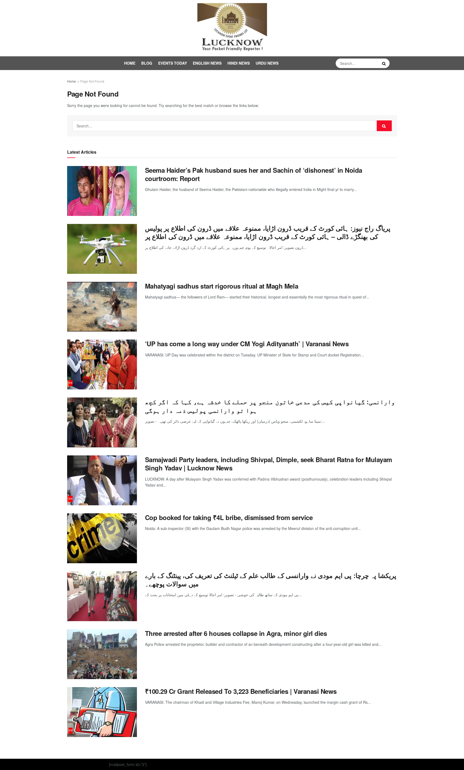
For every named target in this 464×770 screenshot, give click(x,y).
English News (207, 63)
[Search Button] (384, 63)
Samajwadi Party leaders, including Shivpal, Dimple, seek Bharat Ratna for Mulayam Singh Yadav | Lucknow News (268, 463)
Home (129, 63)
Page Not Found (92, 81)
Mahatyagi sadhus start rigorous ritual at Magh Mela (221, 285)
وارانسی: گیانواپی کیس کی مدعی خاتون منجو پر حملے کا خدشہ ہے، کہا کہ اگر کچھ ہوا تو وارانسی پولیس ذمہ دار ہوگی (270, 405)
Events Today (172, 63)
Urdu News (267, 63)
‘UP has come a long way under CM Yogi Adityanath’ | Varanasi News (247, 343)
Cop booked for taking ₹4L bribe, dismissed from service (229, 517)
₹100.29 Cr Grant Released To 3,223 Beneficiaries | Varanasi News (241, 691)
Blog (146, 63)
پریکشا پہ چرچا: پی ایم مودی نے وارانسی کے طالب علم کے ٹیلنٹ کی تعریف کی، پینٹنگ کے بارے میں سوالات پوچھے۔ (270, 579)
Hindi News (238, 63)
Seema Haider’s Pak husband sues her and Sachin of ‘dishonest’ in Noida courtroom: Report (253, 174)
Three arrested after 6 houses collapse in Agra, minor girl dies (236, 633)
